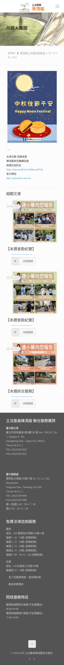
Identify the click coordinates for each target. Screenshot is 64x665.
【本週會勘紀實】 (21, 249)
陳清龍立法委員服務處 (32, 53)
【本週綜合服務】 (21, 391)
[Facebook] (29, 659)
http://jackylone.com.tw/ (18, 178)
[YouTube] (34, 659)
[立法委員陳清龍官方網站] (32, 6)
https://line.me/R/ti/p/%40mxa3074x (24, 169)
